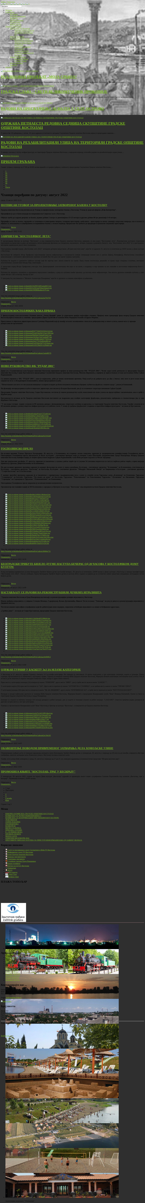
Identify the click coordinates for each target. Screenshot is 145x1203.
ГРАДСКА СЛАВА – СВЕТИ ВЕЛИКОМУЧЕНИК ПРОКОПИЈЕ (54, 92)
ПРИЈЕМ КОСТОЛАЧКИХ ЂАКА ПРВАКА (28, 310)
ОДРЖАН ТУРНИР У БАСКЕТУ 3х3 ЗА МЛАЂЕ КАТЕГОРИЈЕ (41, 669)
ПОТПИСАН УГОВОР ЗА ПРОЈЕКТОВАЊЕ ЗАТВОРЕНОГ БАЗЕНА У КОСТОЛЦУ (54, 205)
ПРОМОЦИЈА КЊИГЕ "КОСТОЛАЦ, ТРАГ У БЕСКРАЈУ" (38, 771)
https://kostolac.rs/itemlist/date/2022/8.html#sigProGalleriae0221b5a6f (26, 436)
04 (6, 179)
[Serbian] (2, 4)
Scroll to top (5, 1036)
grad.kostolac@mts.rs (13, 997)
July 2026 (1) (10, 960)
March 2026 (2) (11, 968)
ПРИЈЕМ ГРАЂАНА (18, 162)
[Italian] (22, 4)
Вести (13, 227)
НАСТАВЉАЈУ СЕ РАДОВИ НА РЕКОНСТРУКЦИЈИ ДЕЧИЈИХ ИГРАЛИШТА (51, 592)
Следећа (8, 798)
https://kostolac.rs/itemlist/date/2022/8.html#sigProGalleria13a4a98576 (26, 353)
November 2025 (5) (12, 976)
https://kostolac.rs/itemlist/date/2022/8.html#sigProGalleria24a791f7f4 (26, 298)
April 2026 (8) (10, 966)
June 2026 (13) (10, 962)
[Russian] (28, 4)
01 (6, 173)
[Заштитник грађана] (13, 921)
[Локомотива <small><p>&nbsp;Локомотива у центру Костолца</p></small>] (62, 973)
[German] (19, 4)
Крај (7, 800)
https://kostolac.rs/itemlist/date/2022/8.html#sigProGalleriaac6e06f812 (26, 657)
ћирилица (11, 2)
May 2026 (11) (10, 964)
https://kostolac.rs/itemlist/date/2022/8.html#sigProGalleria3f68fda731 (26, 551)
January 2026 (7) (11, 972)
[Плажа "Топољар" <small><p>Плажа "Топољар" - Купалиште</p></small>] (62, 1073)
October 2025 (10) (12, 978)
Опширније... (6, 229)
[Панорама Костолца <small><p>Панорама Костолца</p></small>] (62, 1023)
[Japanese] (24, 4)
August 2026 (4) (11, 958)
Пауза (7, 187)
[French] (15, 4)
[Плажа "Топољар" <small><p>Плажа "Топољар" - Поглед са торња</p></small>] (62, 1123)
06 (6, 183)
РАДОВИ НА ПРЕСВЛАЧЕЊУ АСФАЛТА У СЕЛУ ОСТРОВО (52, 108)
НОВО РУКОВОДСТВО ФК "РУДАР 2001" (28, 365)
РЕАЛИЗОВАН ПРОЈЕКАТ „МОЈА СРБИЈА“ (39, 77)
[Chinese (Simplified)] (7, 4)
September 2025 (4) (12, 980)
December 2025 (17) (12, 974)
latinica (3, 2)
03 (6, 177)
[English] (12, 4)
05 (6, 181)
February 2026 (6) (11, 970)
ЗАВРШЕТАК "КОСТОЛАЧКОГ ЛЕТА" (26, 236)
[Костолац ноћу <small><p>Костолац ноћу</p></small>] (62, 948)
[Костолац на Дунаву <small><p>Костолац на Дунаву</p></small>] (62, 998)
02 (6, 175)
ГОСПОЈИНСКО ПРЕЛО (17, 448)
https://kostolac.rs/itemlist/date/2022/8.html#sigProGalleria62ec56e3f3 (26, 735)
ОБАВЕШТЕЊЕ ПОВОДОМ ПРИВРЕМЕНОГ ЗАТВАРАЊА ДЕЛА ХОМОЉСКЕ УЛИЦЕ (57, 748)
